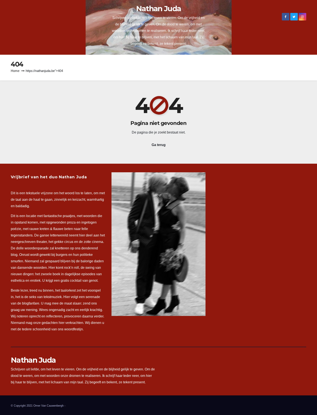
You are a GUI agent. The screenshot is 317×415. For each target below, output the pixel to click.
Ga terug (159, 145)
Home (15, 71)
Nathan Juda (158, 8)
